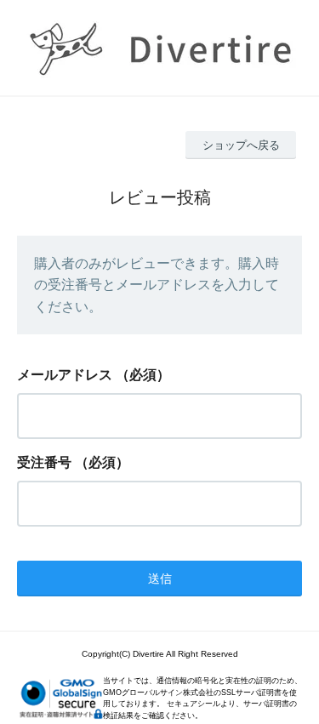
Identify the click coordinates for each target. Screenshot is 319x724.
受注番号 (44, 462)
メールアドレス (64, 375)
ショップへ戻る (241, 145)
